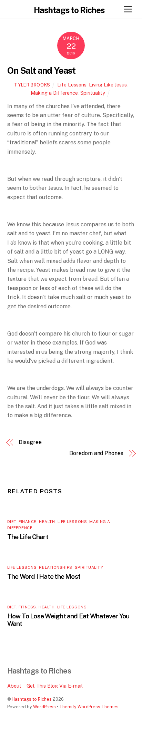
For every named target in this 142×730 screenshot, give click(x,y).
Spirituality (92, 93)
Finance (28, 521)
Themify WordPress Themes (89, 706)
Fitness (27, 607)
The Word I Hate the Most (44, 576)
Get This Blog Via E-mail (55, 686)
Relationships (55, 567)
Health (47, 521)
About (14, 686)
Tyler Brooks (32, 85)
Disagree (30, 442)
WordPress (44, 706)
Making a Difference (54, 93)
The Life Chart (27, 537)
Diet (11, 521)
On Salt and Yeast (41, 70)
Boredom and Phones (96, 453)
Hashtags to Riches (32, 699)
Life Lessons (72, 85)
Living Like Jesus (108, 85)
